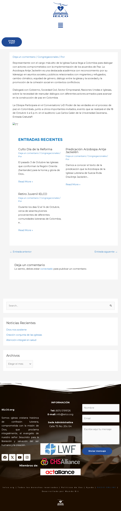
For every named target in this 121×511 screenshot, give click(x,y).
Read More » (25, 181)
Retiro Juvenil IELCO (32, 194)
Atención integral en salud (21, 340)
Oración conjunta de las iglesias (24, 334)
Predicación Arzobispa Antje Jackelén (86, 150)
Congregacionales (48, 57)
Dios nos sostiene (16, 329)
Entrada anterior (21, 251)
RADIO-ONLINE (106, 487)
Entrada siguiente (106, 251)
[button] (60, 25)
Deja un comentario (24, 57)
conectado (46, 268)
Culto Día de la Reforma (35, 149)
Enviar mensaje (97, 451)
